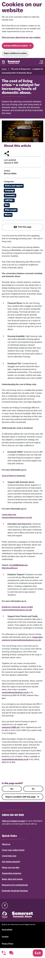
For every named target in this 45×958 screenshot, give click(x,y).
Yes (11, 789)
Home (4, 69)
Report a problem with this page (21, 797)
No (33, 789)
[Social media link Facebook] (4, 905)
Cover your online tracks (13, 850)
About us (6, 844)
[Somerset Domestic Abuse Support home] (11, 62)
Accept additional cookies (16, 45)
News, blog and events (12, 879)
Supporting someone (11, 873)
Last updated (10, 160)
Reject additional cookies (15, 53)
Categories (9, 181)
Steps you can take (10, 867)
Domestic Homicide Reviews (15, 891)
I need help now (9, 856)
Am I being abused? (11, 862)
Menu (41, 62)
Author (7, 170)
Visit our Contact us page (13, 821)
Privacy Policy (7, 944)
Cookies (5, 937)
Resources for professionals (15, 885)
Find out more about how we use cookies (21, 37)
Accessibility (7, 929)
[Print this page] (22, 227)
